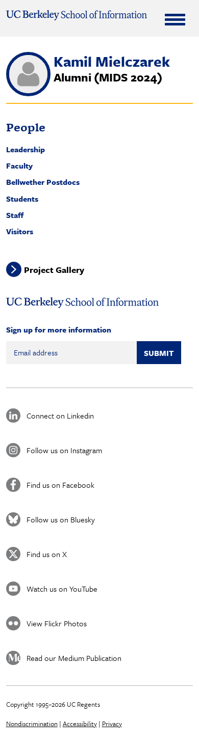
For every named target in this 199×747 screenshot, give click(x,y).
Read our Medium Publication (74, 657)
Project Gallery (54, 269)
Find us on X (47, 554)
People (25, 127)
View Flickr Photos (57, 623)
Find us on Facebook (60, 484)
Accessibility (80, 723)
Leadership (25, 149)
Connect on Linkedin (60, 415)
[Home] (76, 15)
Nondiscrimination (32, 723)
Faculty (19, 165)
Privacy (112, 723)
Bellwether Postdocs (43, 181)
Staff (14, 214)
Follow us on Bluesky (61, 519)
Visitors (19, 231)
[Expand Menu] (175, 19)
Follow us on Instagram (64, 450)
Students (22, 198)
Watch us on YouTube (62, 588)
